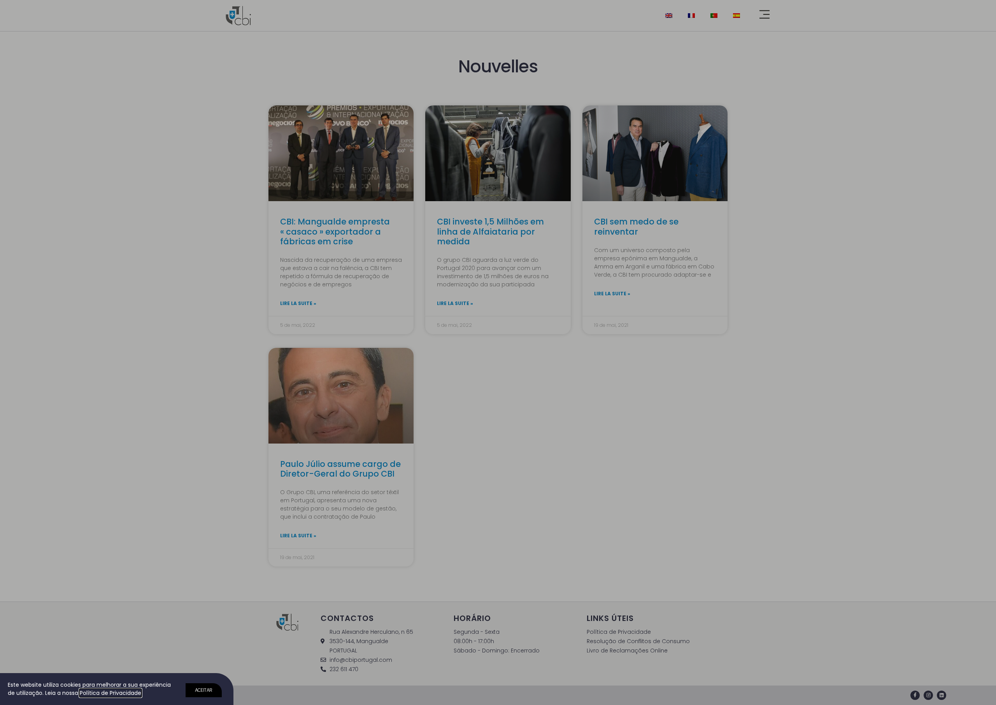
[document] (498, 352)
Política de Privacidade (110, 693)
